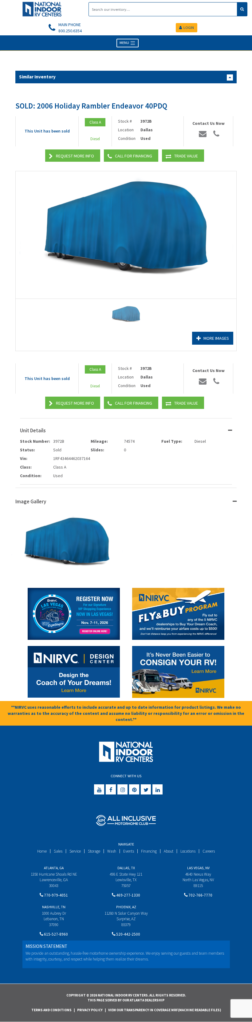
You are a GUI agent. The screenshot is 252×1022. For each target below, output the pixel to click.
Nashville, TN (53, 907)
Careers (209, 851)
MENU (125, 42)
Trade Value (186, 156)
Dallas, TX (126, 868)
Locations (187, 851)
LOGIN (188, 27)
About (168, 851)
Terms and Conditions (51, 1010)
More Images (216, 338)
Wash (111, 851)
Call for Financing (133, 156)
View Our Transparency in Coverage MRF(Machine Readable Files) (164, 1010)
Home (42, 851)
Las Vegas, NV (198, 868)
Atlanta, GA (54, 868)
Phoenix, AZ (126, 907)
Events (128, 851)
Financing (149, 851)
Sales (58, 851)
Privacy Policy (90, 1010)
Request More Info (75, 156)
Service (75, 851)
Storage (94, 851)
